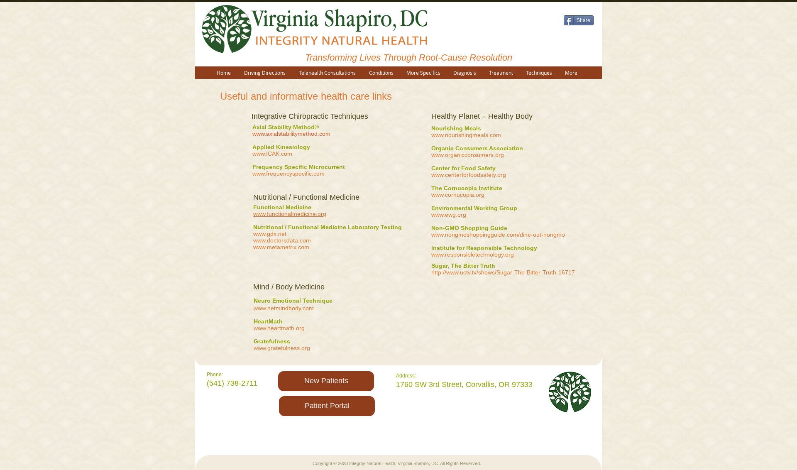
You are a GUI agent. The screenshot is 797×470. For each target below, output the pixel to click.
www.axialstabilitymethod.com (291, 133)
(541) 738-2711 (232, 383)
